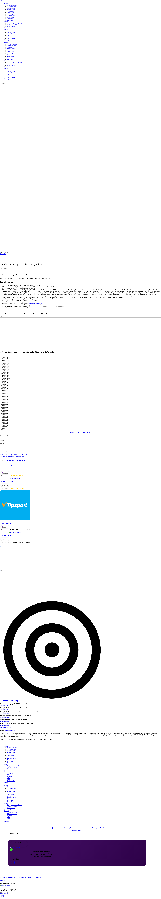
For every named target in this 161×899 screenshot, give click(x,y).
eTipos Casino (10, 12)
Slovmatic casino (11, 6)
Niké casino (10, 20)
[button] (80, 270)
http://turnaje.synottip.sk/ (35, 303)
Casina (6, 3)
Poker (8, 36)
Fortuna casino (11, 11)
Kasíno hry (7, 29)
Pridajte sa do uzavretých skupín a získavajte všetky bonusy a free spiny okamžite (77, 828)
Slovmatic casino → (7, 481)
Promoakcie (7, 27)
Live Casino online (12, 30)
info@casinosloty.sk (10, 730)
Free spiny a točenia (12, 24)
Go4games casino (11, 15)
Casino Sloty (3, 254)
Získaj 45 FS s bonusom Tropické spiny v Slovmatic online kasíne (19, 712)
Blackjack (9, 33)
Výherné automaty (12, 32)
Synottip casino (11, 14)
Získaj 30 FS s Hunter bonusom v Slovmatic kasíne (15, 708)
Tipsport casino (11, 8)
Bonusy (6, 21)
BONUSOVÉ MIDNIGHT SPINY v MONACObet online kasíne (17, 723)
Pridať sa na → (77, 831)
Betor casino (10, 18)
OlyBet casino (10, 17)
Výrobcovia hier (11, 38)
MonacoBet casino (12, 5)
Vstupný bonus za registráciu (14, 23)
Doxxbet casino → (7, 535)
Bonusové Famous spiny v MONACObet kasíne (14, 719)
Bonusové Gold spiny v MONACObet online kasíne (15, 704)
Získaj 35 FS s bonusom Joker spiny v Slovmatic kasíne (16, 716)
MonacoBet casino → (8, 469)
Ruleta (8, 35)
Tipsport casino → (7, 523)
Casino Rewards (11, 26)
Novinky (6, 40)
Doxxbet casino (11, 9)
